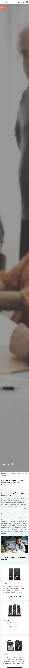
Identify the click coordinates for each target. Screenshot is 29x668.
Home (2, 473)
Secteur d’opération (9, 473)
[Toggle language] (24, 2)
